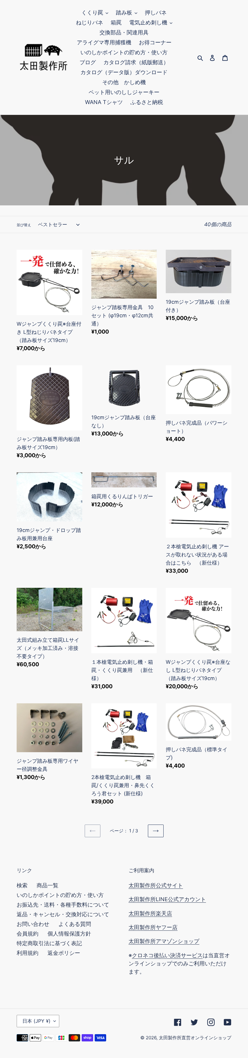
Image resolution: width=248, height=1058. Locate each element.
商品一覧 (47, 885)
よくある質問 (74, 924)
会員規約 (27, 933)
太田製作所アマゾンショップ (164, 941)
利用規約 (27, 953)
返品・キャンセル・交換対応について (63, 914)
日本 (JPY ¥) (36, 1021)
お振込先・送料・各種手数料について (63, 904)
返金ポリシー (63, 953)
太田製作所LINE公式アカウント (167, 899)
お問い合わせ (33, 924)
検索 (22, 885)
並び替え (24, 225)
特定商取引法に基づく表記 (49, 943)
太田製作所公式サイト (156, 885)
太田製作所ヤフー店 (153, 927)
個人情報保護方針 (69, 933)
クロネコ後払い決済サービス (167, 955)
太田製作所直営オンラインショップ (195, 1038)
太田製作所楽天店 (150, 913)
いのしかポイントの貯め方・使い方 (60, 895)
